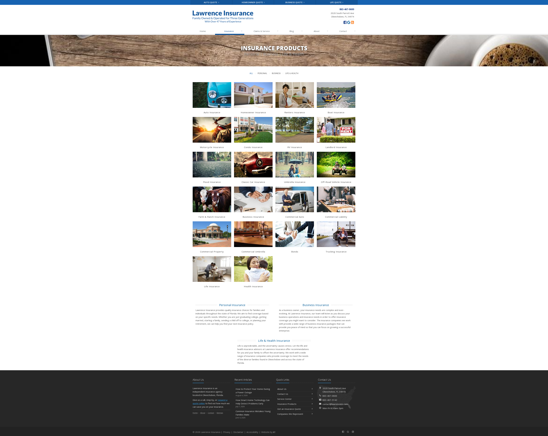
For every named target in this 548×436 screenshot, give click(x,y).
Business (276, 73)
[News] (352, 22)
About (321, 31)
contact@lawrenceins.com (335, 404)
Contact (347, 31)
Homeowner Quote (252, 2)
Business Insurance (316, 305)
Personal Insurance (232, 305)
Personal (262, 73)
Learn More (212, 92)
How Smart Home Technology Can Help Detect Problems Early (253, 403)
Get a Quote (212, 97)
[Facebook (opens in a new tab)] (344, 22)
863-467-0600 (330, 395)
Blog (295, 31)
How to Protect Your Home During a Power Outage (253, 392)
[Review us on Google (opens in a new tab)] (348, 22)
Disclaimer (238, 432)
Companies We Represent (290, 413)
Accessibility (252, 432)
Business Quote (294, 2)
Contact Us (282, 393)
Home (203, 31)
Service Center (284, 398)
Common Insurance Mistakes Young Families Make (253, 414)
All (251, 73)
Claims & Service (266, 31)
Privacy (226, 432)
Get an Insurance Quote (289, 408)
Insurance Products (286, 403)
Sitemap (219, 413)
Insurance (233, 31)
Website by (268, 432)
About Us (281, 389)
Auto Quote (211, 2)
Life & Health (291, 73)
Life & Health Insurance (274, 341)
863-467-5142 (330, 399)
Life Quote (336, 2)
